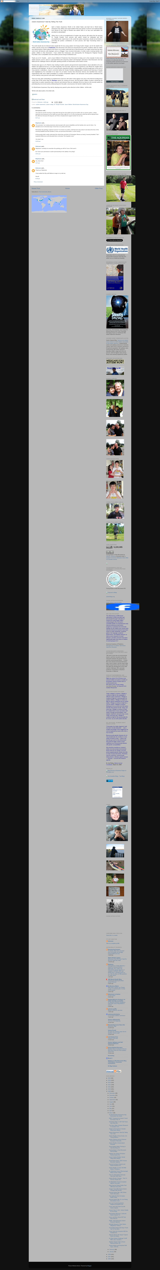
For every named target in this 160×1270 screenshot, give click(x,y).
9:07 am (38, 118)
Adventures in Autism (114, 994)
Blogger (89, 1265)
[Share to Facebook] (60, 102)
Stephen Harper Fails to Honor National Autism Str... (117, 1242)
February (112, 1249)
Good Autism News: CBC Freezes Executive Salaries (118, 1161)
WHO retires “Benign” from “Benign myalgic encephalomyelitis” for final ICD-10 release (116, 989)
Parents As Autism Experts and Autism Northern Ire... (117, 1165)
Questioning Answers (114, 949)
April (110, 1110)
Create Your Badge (118, 602)
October (111, 1097)
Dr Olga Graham (112, 1066)
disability (117, 793)
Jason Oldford (68, 104)
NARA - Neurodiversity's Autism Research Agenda (117, 1221)
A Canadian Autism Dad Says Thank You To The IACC (118, 1228)
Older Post (98, 188)
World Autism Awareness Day (80, 104)
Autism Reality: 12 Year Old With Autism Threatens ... (117, 1168)
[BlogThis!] (57, 102)
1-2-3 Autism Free (113, 1037)
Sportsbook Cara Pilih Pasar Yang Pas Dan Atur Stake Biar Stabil (117, 959)
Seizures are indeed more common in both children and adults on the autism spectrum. (117, 342)
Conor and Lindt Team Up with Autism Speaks (117, 1207)
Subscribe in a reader (112, 935)
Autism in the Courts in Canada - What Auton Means (117, 1129)
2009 (109, 1091)
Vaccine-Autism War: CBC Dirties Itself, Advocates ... (117, 1193)
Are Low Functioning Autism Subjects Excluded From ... (116, 1203)
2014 (109, 1080)
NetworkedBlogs (116, 787)
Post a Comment (38, 181)
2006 (109, 1258)
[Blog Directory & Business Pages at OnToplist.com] (117, 772)
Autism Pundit (112, 1030)
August (111, 1102)
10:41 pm (38, 153)
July (110, 1104)
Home (67, 188)
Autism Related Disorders (115, 1047)
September (112, 1099)
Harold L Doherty (110, 556)
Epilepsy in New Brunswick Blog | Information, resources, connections (117, 1062)
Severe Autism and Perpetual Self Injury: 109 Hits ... (118, 1246)
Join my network (117, 796)
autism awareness (41, 104)
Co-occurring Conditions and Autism (116, 1015)
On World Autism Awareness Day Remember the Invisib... (117, 1115)
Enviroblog (111, 1055)
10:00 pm (38, 141)
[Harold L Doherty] (122, 610)
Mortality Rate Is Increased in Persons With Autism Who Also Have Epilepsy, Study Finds (117, 1050)
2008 (109, 1254)
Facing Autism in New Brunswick (50, 7)
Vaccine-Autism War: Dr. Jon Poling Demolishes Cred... (118, 1200)
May (110, 1108)
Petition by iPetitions (115, 81)
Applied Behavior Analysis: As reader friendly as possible (116, 1000)
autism (35, 94)
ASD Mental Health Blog (115, 979)
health (114, 794)
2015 (109, 1078)
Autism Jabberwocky (114, 1019)
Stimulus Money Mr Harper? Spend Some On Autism (118, 1235)
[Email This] (55, 102)
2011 (109, 1087)
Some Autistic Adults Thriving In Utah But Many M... (117, 1147)
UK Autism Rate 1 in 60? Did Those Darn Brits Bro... (118, 1122)
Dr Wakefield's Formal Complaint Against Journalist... (117, 1182)
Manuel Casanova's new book (115, 1010)
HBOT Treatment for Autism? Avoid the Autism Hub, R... (118, 1119)
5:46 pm (38, 178)
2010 (109, 1089)
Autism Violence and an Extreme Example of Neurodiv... (117, 1140)
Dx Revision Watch (113, 986)
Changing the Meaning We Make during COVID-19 (116, 981)
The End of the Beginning (114, 1021)
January (111, 1251)
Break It (110, 1058)
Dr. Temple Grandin (59, 104)
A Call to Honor (111, 995)
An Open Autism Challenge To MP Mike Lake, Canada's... (118, 1239)
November (112, 1095)
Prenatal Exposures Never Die (116, 1025)
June (110, 1106)
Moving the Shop (112, 1026)
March (111, 1112)
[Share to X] (58, 102)
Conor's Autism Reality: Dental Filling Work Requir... (117, 1157)
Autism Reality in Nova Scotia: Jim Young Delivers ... (118, 1136)
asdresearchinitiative (114, 1014)
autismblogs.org (110, 596)
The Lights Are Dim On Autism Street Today (117, 1196)
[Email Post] (52, 102)
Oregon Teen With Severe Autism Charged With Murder (118, 1189)
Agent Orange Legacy (114, 957)
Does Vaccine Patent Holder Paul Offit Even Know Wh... (117, 1186)
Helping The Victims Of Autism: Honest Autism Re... (117, 1154)
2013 (109, 1082)
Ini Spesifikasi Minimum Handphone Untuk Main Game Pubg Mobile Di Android (116, 1004)
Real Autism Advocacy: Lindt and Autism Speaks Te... (117, 1214)
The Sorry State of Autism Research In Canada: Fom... (118, 1126)
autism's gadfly (112, 1009)
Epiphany (110, 964)
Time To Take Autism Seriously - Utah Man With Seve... (117, 1175)
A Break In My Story (113, 1038)
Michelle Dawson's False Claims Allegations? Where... (117, 1225)
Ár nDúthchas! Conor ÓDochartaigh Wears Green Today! (118, 1172)
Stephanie (38, 123)
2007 (109, 1256)
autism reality (49, 104)
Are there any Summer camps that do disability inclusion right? (117, 1032)
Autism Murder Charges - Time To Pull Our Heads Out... (118, 1179)
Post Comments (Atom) (45, 191)
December (112, 1093)
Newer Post (36, 188)
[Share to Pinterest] (61, 102)
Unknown (38, 146)
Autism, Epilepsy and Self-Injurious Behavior (115, 1043)
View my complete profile (112, 943)
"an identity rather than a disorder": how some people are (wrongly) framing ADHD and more (116, 952)
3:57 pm (38, 163)
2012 (109, 1084)
